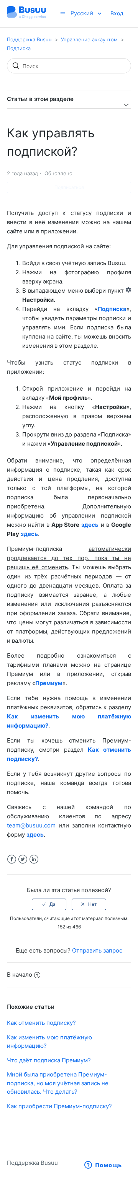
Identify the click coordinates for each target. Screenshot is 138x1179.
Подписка (19, 48)
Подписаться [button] (69, 187)
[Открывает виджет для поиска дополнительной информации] (103, 1165)
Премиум (48, 683)
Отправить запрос (97, 950)
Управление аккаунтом (89, 39)
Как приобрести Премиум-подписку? (59, 1106)
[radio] (49, 904)
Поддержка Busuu (29, 39)
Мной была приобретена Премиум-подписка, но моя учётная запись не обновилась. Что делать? (57, 1083)
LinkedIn (34, 859)
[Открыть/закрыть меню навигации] (62, 13)
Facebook (11, 859)
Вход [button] (116, 13)
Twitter (23, 859)
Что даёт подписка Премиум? (49, 1060)
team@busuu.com (31, 825)
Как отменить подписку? (41, 1022)
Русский (83, 13)
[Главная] (26, 17)
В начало (19, 974)
